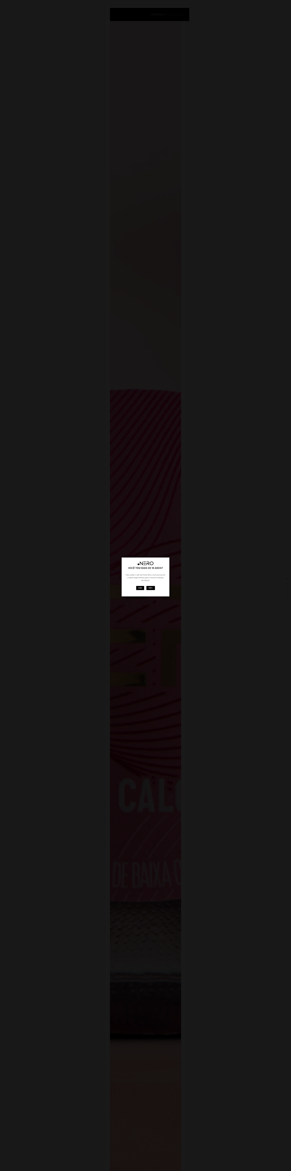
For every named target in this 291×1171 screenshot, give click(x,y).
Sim (140, 588)
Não (151, 588)
